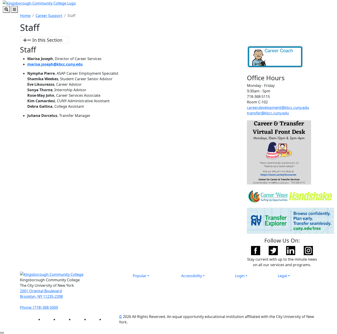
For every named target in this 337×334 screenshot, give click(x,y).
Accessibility (191, 275)
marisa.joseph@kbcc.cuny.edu (55, 64)
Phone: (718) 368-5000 (39, 307)
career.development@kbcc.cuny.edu (278, 107)
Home (25, 15)
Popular (139, 275)
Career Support (49, 15)
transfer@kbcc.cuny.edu (268, 113)
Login (240, 275)
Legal (282, 275)
